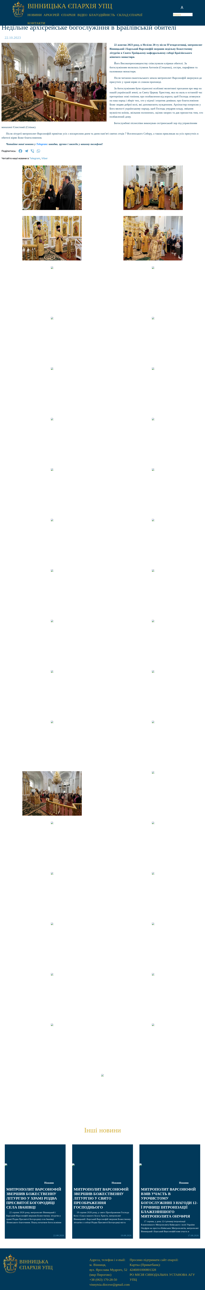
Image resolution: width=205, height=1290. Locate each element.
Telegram (34, 158)
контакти (36, 23)
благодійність (102, 15)
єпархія (68, 15)
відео (82, 15)
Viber (44, 158)
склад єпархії (129, 15)
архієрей (51, 15)
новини (34, 15)
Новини (49, 1182)
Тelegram (41, 144)
